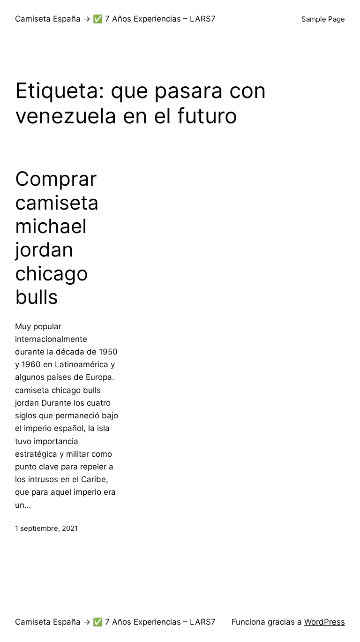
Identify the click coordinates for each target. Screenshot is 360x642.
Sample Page (323, 19)
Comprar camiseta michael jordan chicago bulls (57, 238)
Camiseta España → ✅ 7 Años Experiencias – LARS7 (115, 18)
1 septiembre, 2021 (46, 528)
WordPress (324, 622)
